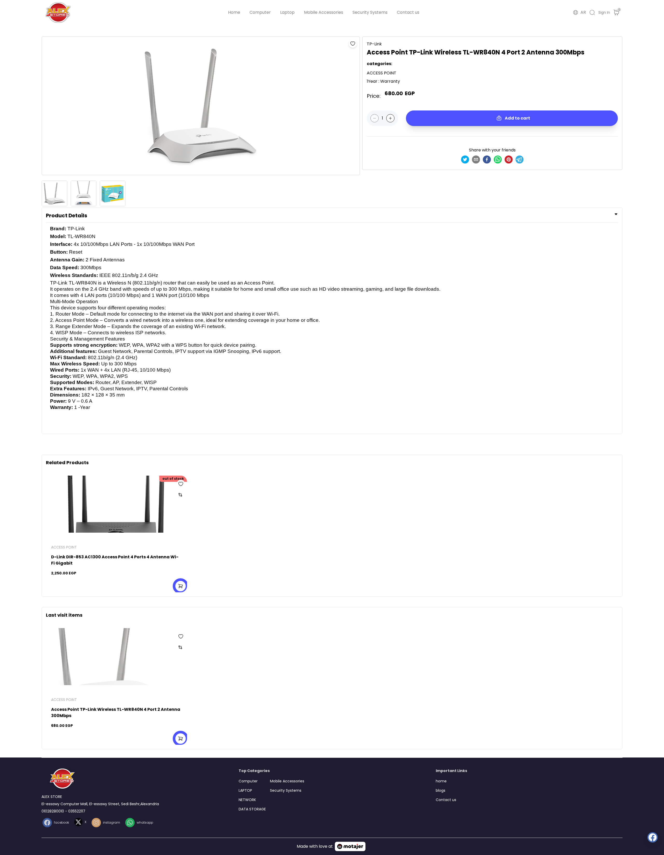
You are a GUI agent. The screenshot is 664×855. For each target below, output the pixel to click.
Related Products (67, 462)
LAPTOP (245, 790)
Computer (260, 12)
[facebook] (487, 159)
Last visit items (64, 615)
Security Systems (370, 12)
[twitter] (465, 159)
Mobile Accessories (323, 12)
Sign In (604, 12)
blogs (440, 790)
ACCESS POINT (64, 547)
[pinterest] (508, 159)
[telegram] (519, 159)
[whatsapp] (498, 159)
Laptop (287, 12)
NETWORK (247, 799)
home (441, 781)
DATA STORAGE (252, 809)
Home (234, 12)
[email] (476, 159)
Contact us (408, 12)
